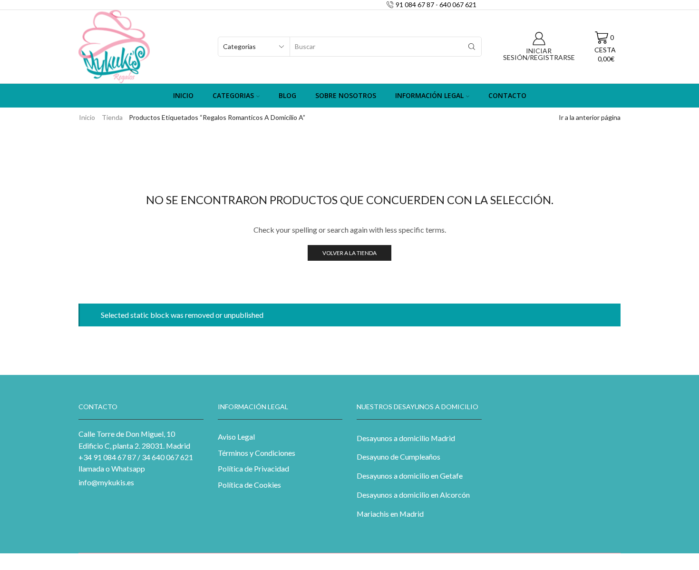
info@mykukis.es (106, 482)
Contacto (507, 95)
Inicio (183, 95)
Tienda (112, 117)
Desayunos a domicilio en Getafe (410, 475)
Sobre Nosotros (345, 95)
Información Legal (429, 95)
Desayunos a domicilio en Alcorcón (413, 494)
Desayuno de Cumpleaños (398, 456)
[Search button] (471, 46)
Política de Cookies (249, 484)
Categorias (233, 95)
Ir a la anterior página (590, 117)
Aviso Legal (236, 436)
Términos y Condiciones (256, 452)
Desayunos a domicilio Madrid (406, 437)
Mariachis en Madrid (390, 513)
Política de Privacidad (253, 468)
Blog (287, 95)
